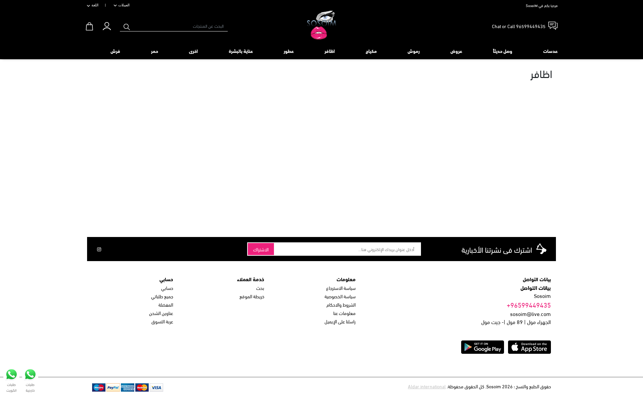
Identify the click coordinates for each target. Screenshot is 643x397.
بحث (260, 288)
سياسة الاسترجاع (341, 288)
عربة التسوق (162, 321)
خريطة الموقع (251, 296)
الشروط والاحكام (341, 304)
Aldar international (427, 386)
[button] (106, 24)
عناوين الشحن (161, 313)
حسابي (167, 288)
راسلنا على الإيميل (340, 321)
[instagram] (99, 249)
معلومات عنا (344, 313)
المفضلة (165, 304)
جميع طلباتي (162, 296)
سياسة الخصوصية (340, 296)
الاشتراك (261, 249)
